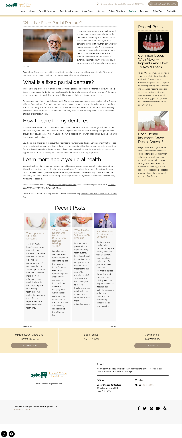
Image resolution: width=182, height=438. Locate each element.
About (32, 11)
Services (101, 11)
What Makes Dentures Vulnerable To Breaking (82, 234)
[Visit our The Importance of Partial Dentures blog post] (36, 221)
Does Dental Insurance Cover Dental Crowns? (151, 138)
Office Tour (158, 11)
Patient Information (47, 11)
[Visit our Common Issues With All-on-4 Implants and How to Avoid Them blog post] (153, 52)
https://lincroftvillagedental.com (62, 184)
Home (22, 11)
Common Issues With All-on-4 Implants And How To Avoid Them (152, 61)
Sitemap (27, 409)
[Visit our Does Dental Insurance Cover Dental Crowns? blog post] (153, 130)
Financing (144, 11)
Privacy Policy (18, 409)
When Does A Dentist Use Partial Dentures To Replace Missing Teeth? (60, 238)
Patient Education (117, 11)
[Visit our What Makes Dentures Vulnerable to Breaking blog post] (82, 220)
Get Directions (29, 345)
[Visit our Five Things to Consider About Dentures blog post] (105, 220)
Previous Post (28, 326)
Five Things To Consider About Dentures (105, 234)
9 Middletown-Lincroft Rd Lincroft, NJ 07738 (122, 4)
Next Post (113, 326)
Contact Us (171, 11)
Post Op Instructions (69, 11)
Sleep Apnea (88, 11)
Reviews (132, 11)
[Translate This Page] (12, 434)
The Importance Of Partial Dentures (35, 236)
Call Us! (164, 4)
